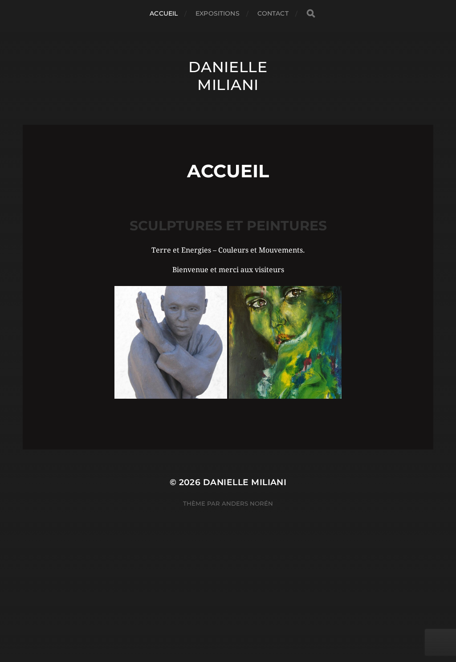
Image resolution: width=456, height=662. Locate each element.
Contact (273, 13)
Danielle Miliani (228, 76)
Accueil (164, 13)
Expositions (217, 13)
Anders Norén (247, 503)
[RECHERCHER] (310, 13)
